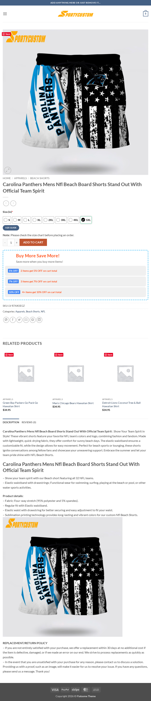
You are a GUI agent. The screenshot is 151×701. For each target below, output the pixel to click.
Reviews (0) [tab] (29, 422)
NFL (43, 311)
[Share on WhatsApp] (6, 320)
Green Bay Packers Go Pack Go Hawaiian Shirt (20, 404)
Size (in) (8, 211)
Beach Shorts (39, 178)
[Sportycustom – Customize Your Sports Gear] (75, 13)
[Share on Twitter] (19, 320)
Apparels (20, 178)
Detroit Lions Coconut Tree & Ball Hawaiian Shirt (121, 404)
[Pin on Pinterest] (33, 320)
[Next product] (6, 203)
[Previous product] (13, 203)
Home (7, 178)
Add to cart (33, 242)
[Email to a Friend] (26, 320)
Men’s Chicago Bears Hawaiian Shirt (73, 403)
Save (8, 34)
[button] (5, 13)
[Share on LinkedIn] (39, 320)
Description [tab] (11, 422)
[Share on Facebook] (13, 320)
